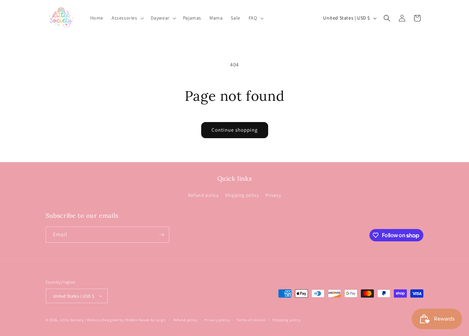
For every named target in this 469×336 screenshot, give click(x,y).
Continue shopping (234, 130)
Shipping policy (242, 195)
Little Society (72, 319)
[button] (127, 18)
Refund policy (203, 195)
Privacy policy (217, 319)
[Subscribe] (161, 235)
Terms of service (251, 319)
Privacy (273, 195)
